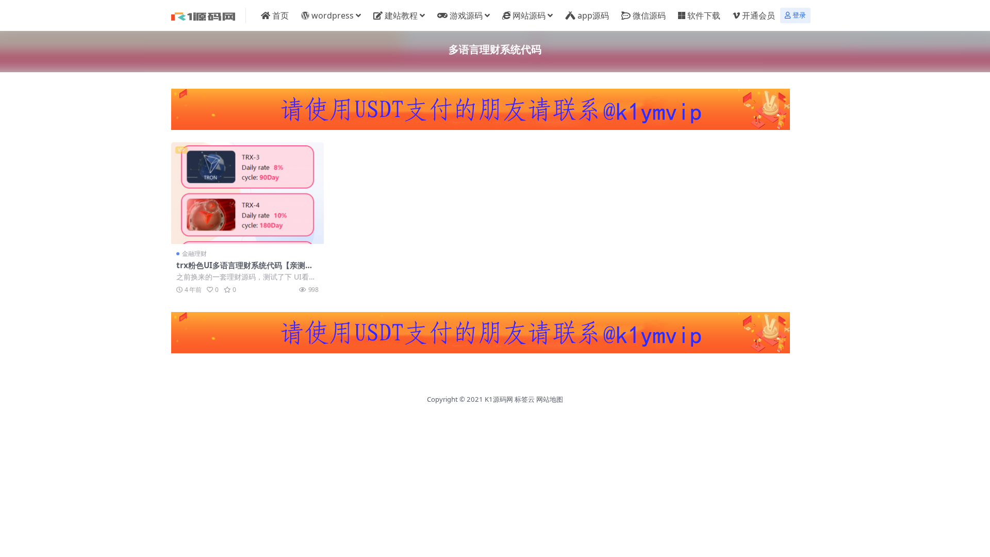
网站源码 (529, 15)
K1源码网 (499, 399)
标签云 (525, 399)
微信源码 (649, 15)
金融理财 (194, 253)
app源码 (593, 15)
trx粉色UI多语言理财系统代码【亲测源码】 (244, 270)
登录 (799, 15)
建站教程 (401, 15)
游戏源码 (466, 15)
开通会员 (758, 15)
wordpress (332, 15)
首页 (280, 15)
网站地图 (549, 399)
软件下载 (703, 15)
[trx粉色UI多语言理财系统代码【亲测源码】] (247, 193)
